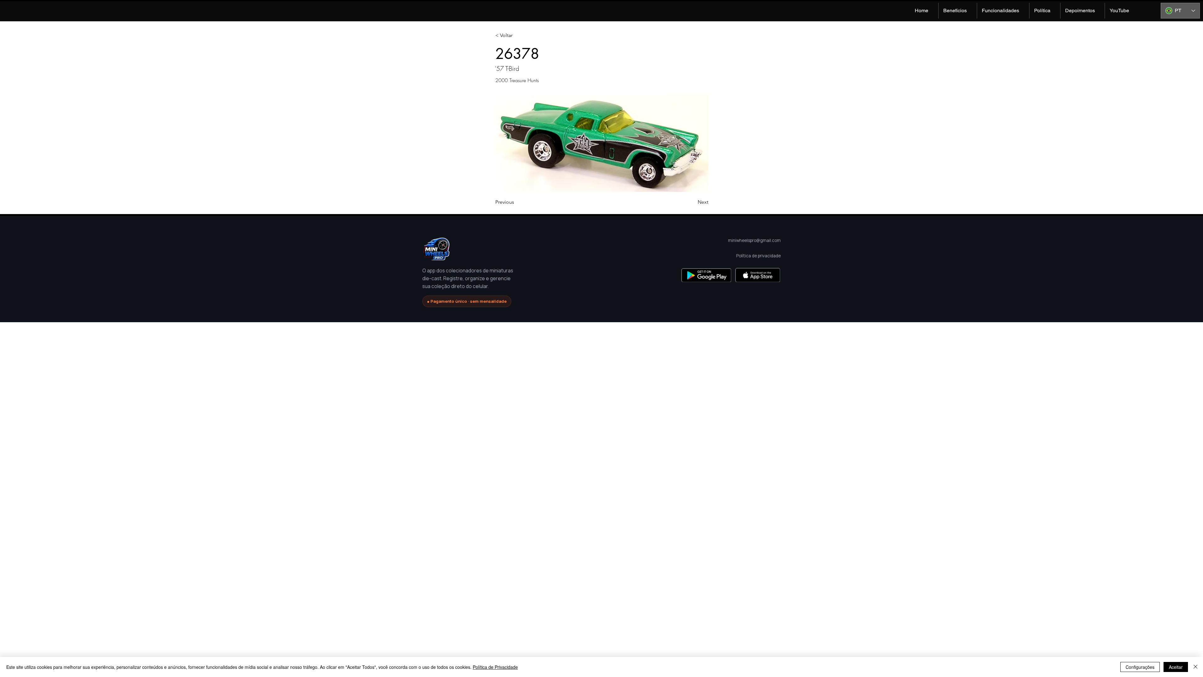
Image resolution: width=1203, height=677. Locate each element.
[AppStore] (757, 275)
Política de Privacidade (495, 667)
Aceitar (1176, 667)
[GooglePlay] (706, 275)
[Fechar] (1195, 667)
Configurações (1140, 667)
